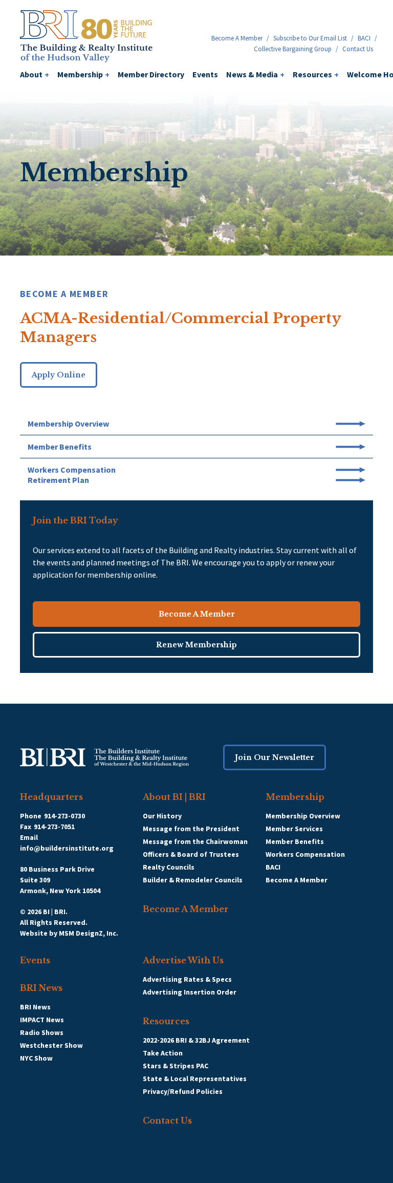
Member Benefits (295, 841)
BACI (364, 38)
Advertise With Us (183, 960)
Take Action (163, 1053)
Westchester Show (51, 1045)
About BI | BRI (174, 797)
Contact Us (357, 49)
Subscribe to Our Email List (310, 38)
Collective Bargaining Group (293, 49)
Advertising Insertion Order (189, 992)
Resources (316, 74)
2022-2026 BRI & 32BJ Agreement (196, 1040)
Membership (83, 74)
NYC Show (36, 1058)
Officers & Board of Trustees (191, 854)
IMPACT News (42, 1019)
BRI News (41, 988)
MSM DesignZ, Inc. (88, 933)
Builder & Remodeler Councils (193, 879)
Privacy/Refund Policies (183, 1091)
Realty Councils (168, 867)
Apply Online (58, 374)
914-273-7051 (54, 826)
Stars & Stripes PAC (175, 1065)
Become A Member (237, 38)
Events (205, 74)
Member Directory (151, 74)
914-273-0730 (64, 815)
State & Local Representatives (195, 1078)
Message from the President (191, 828)
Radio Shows (41, 1032)
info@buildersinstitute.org (67, 848)
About (34, 74)
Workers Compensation (305, 854)
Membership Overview (303, 815)
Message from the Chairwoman (195, 841)
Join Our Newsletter (274, 757)
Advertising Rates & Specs (187, 979)
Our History (162, 815)
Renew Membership (196, 644)
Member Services (294, 828)
